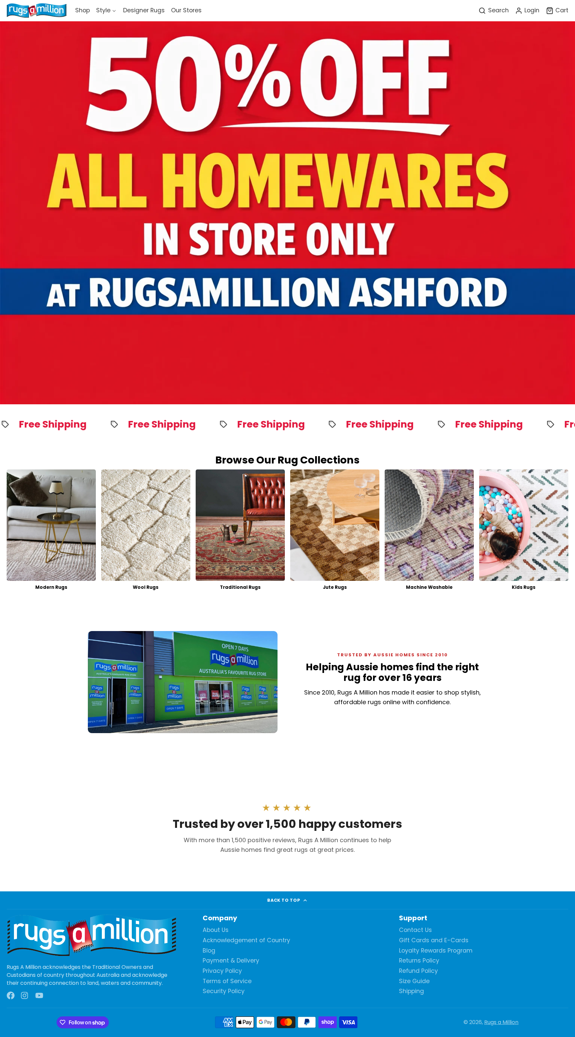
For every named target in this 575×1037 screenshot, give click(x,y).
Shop (82, 10)
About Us (216, 930)
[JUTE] (334, 531)
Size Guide (414, 981)
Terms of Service (227, 981)
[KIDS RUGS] (523, 531)
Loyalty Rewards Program (436, 950)
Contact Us (415, 930)
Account (527, 10)
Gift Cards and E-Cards (434, 940)
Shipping (411, 991)
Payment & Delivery (231, 960)
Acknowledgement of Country (246, 940)
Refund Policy (418, 971)
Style (103, 10)
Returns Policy (419, 960)
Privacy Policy (222, 971)
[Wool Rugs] (145, 531)
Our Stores (186, 10)
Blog (209, 950)
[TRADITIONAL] (240, 531)
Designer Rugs (144, 10)
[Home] (37, 10)
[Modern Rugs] (51, 531)
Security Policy (224, 991)
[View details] (91, 936)
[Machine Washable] (429, 531)
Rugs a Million (501, 1022)
